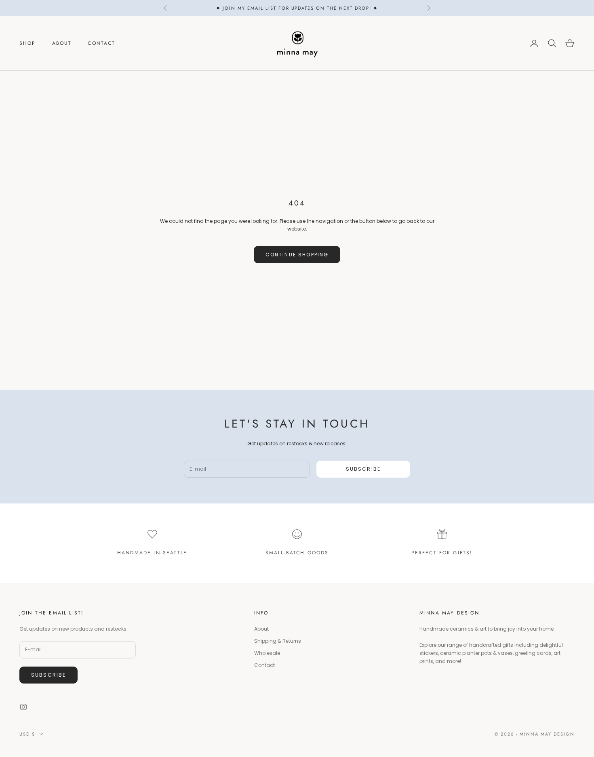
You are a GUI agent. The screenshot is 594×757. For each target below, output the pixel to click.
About (62, 43)
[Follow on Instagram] (23, 707)
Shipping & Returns (277, 640)
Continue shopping (297, 254)
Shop (27, 43)
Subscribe (363, 469)
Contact (101, 43)
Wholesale (267, 653)
